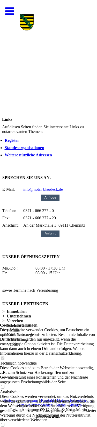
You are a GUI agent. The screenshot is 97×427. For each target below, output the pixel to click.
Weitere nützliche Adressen (28, 155)
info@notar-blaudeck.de (43, 189)
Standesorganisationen (24, 147)
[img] (48, 52)
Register (12, 140)
